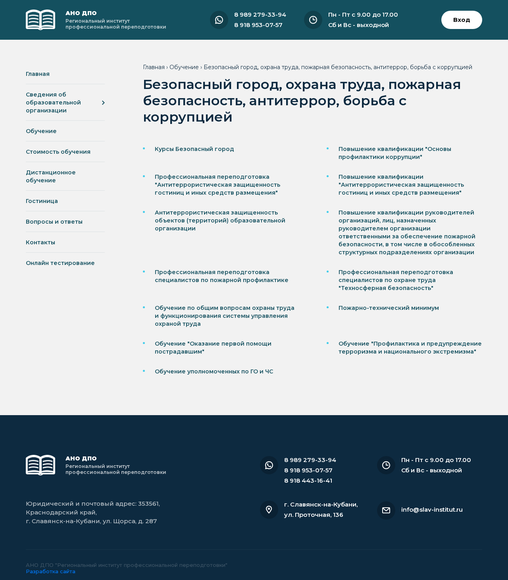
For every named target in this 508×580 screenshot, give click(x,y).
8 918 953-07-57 (258, 25)
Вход (461, 19)
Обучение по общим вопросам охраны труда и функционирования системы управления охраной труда (224, 315)
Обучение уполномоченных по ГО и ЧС (214, 371)
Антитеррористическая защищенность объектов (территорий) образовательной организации (220, 220)
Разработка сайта (50, 571)
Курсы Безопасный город (194, 149)
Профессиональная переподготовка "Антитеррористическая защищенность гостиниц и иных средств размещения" (217, 184)
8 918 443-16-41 (308, 480)
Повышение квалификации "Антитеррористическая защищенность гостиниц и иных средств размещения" (401, 184)
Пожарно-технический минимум (389, 307)
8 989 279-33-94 (260, 14)
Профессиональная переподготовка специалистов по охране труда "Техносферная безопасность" (396, 280)
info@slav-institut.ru (432, 509)
